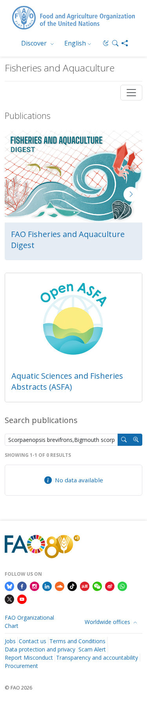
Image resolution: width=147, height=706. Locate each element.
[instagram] (34, 585)
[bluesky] (9, 585)
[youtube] (22, 599)
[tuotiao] (84, 585)
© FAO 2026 (18, 687)
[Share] (125, 43)
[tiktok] (72, 585)
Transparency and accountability (97, 657)
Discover (34, 43)
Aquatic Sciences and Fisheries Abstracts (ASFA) (67, 381)
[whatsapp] (122, 585)
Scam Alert (92, 649)
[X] (9, 599)
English (75, 43)
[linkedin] (47, 585)
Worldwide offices (108, 622)
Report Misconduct (29, 657)
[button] (115, 43)
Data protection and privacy (40, 649)
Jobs (10, 641)
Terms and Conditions (77, 641)
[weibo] (109, 585)
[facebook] (22, 585)
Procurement (21, 666)
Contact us (32, 641)
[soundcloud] (59, 585)
